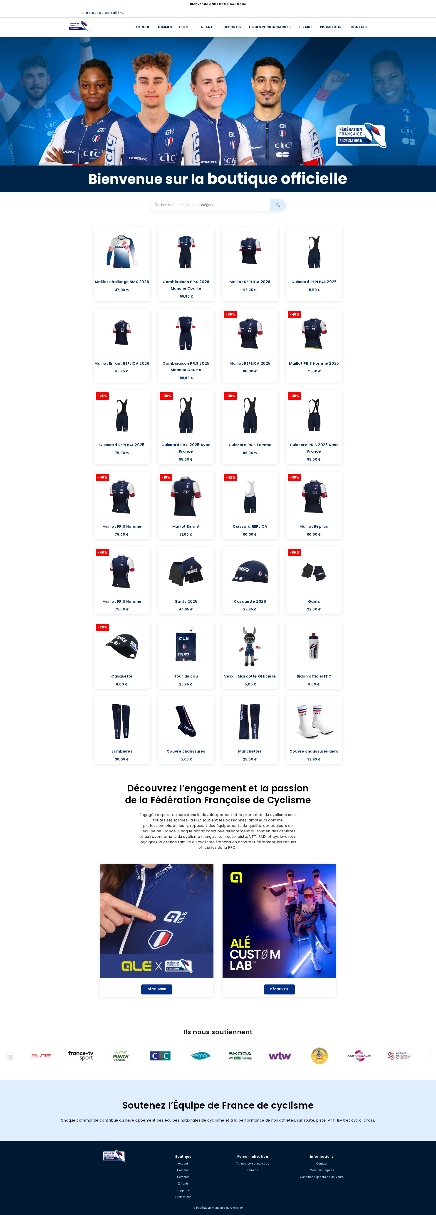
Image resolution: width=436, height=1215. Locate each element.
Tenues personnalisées (269, 27)
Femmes (186, 27)
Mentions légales (322, 1170)
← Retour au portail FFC (103, 12)
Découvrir (157, 989)
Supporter (231, 27)
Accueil (142, 27)
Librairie (305, 27)
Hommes (164, 27)
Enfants (207, 27)
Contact (359, 27)
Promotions (332, 27)
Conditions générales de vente (322, 1177)
